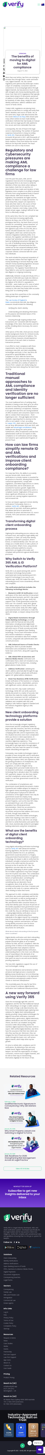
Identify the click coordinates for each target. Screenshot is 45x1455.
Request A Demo (10, 1338)
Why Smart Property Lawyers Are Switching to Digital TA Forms (20, 1132)
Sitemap (6, 1329)
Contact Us (7, 1365)
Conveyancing (8, 1289)
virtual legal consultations (23, 427)
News (6, 1341)
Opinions (22, 53)
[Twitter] (16, 1242)
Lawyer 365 (11, 423)
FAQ (5, 1315)
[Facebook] (14, 1242)
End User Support (10, 1354)
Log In (6, 1312)
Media (6, 1346)
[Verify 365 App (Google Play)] (10, 1249)
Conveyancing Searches (12, 1277)
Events (6, 1349)
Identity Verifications (11, 1261)
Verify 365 (10, 135)
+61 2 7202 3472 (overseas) (13, 1402)
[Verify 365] (21, 4)
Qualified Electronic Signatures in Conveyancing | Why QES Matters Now (20, 1106)
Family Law (8, 1292)
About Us (7, 1363)
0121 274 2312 (9, 1389)
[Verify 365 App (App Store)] (22, 1249)
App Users (7, 1360)
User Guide (7, 1368)
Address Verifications (11, 1263)
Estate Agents (8, 1303)
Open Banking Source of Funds (15, 1266)
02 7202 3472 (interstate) (12, 1404)
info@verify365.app (10, 1386)
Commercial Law (10, 1300)
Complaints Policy (10, 1326)
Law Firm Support (10, 1357)
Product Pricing (9, 1377)
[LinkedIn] (19, 1242)
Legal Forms (8, 1280)
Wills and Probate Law (11, 1295)
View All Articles (22, 1168)
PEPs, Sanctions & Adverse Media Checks (18, 1269)
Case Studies (8, 1343)
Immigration (8, 1298)
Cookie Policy (8, 1323)
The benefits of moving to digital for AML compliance (22, 61)
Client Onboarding (10, 1258)
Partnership (8, 1352)
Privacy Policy (8, 1318)
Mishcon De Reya (19, 117)
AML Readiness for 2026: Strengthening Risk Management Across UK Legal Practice (20, 1158)
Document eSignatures (12, 1274)
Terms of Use (8, 1320)
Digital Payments (10, 1272)
